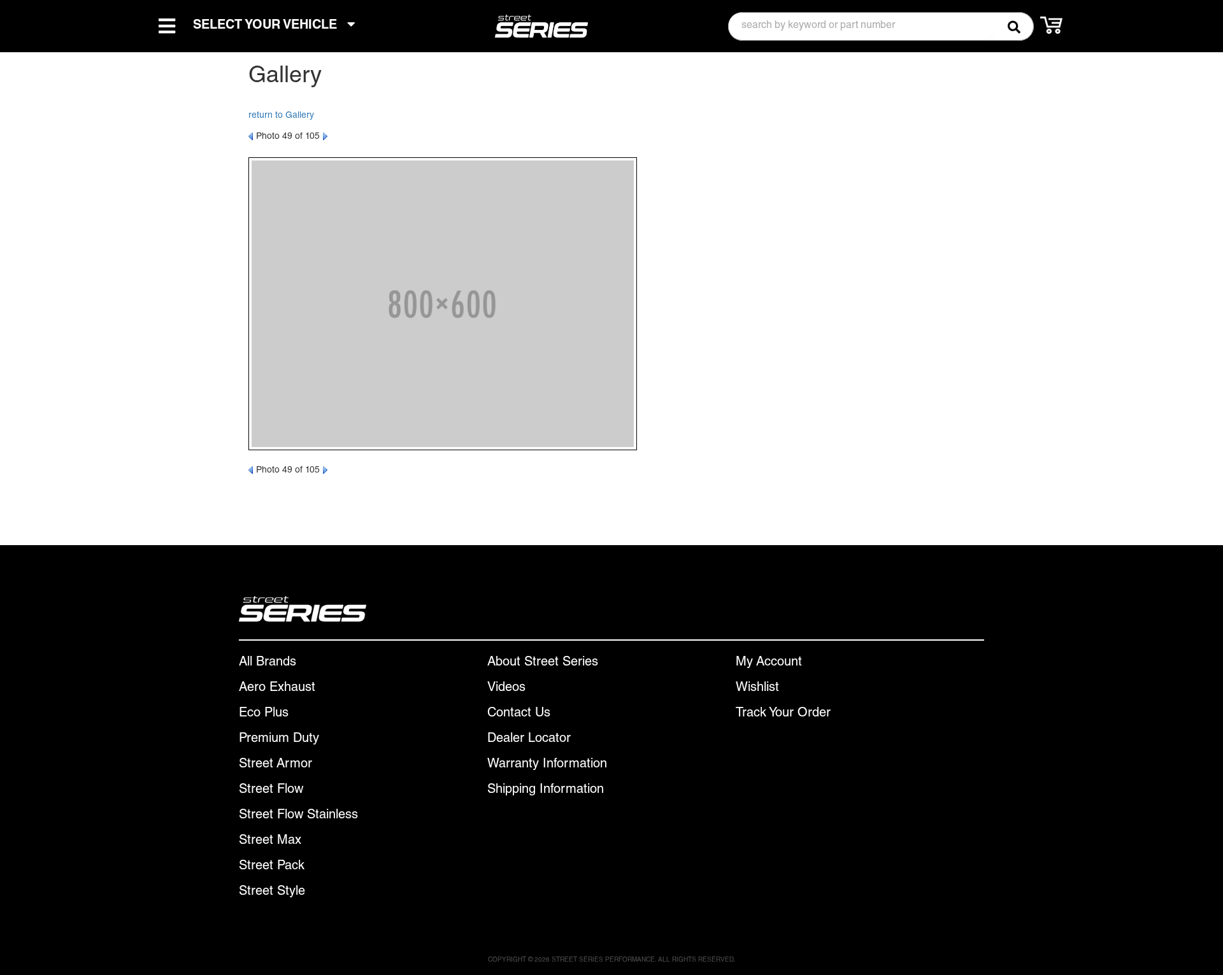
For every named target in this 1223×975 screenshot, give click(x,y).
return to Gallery (281, 115)
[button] (881, 26)
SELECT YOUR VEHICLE (267, 26)
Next (325, 136)
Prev (250, 136)
